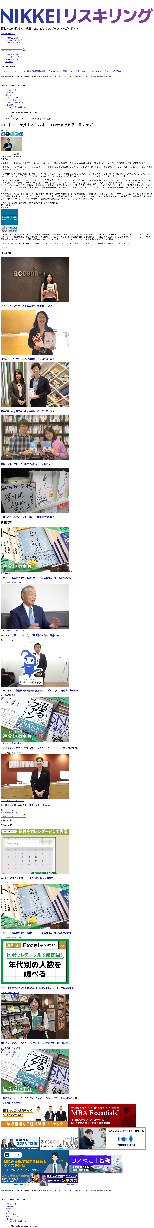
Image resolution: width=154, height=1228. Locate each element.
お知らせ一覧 (10, 90)
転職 (32, 71)
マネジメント (95, 71)
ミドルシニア (84, 71)
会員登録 (4, 34)
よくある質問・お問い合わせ (17, 107)
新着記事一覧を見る (9, 812)
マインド (7, 71)
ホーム (8, 116)
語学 (43, 71)
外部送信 (9, 105)
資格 (29, 71)
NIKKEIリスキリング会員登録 (88, 76)
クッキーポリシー (12, 100)
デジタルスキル (51, 71)
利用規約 (9, 93)
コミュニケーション (19, 71)
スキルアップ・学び (13, 40)
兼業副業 (37, 71)
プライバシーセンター (14, 102)
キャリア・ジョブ (12, 43)
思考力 (60, 71)
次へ (5, 247)
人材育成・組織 (11, 38)
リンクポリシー (11, 97)
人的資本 (117, 71)
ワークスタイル (107, 71)
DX (2, 71)
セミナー (9, 45)
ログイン (11, 34)
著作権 (8, 95)
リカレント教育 (73, 71)
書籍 (65, 71)
